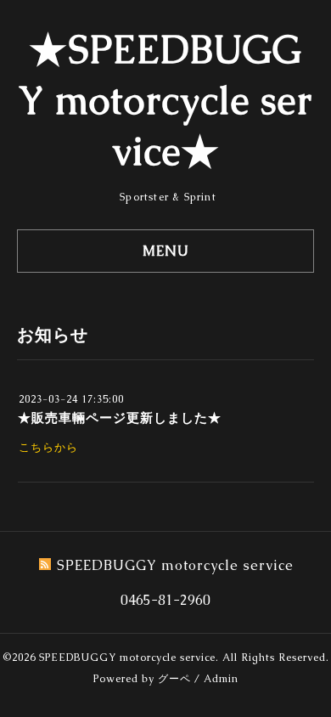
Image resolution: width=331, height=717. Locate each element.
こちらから (48, 447)
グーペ (174, 679)
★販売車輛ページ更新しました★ (120, 417)
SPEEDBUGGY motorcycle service (127, 657)
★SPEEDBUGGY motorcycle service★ (165, 100)
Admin (221, 679)
